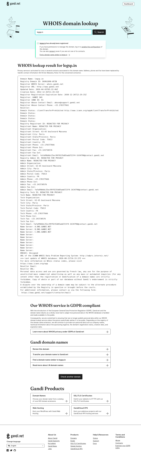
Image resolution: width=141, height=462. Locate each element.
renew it (52, 51)
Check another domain (71, 377)
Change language (13, 441)
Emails (72, 441)
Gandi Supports (54, 441)
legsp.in (43, 43)
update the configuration (91, 47)
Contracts (119, 443)
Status (95, 438)
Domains (73, 438)
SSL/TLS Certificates (78, 443)
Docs (95, 443)
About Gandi (52, 438)
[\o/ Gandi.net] (26, 436)
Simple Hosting (76, 446)
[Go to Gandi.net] (13, 4)
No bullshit (52, 443)
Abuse (117, 440)
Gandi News (52, 446)
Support (96, 441)
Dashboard (128, 4)
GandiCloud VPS (76, 449)
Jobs (50, 449)
